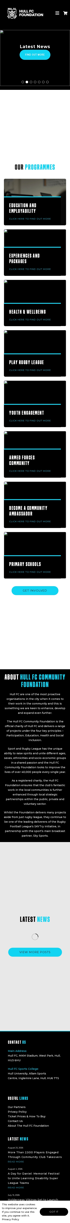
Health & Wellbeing (27, 311)
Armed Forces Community (22, 460)
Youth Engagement (26, 412)
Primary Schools (25, 564)
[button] (22, 82)
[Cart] (65, 13)
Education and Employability (23, 208)
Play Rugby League (26, 362)
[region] (35, 58)
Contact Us (15, 1121)
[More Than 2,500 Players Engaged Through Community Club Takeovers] (35, 1154)
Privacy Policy (17, 1111)
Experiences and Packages (24, 258)
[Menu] (57, 13)
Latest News (35, 46)
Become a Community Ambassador (28, 511)
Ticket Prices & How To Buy (27, 1116)
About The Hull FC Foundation (28, 1125)
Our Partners (17, 1107)
